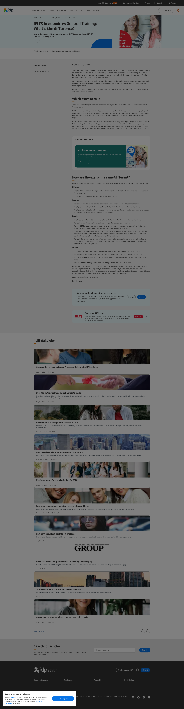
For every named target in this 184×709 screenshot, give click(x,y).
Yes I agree (63, 699)
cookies (12, 697)
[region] (39, 698)
